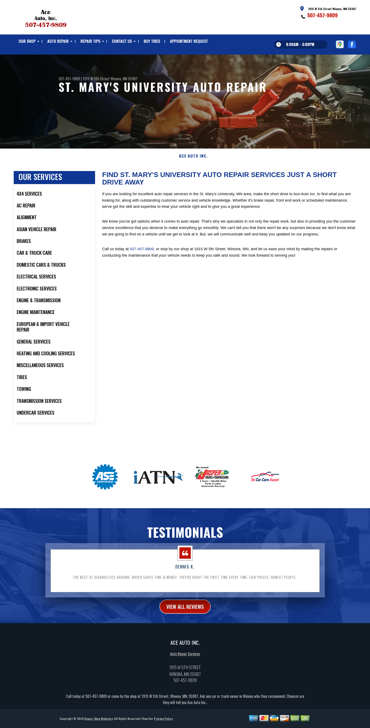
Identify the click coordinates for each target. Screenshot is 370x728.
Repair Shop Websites (98, 718)
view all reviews (185, 606)
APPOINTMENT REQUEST (189, 41)
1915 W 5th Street (96, 78)
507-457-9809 (322, 15)
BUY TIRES (152, 41)
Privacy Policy (163, 718)
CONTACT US (122, 41)
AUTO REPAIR (58, 41)
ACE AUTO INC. (193, 156)
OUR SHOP (27, 41)
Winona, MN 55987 (123, 78)
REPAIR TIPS (90, 41)
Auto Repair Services (185, 654)
